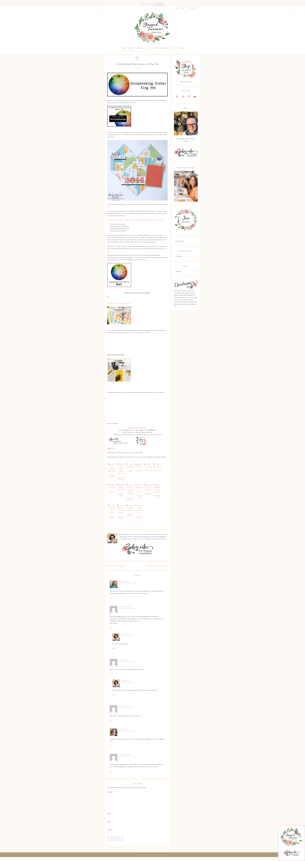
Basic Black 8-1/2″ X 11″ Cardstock (148, 494)
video (121, 134)
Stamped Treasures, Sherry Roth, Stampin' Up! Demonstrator (152, 28)
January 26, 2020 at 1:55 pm (127, 707)
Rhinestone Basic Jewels (112, 492)
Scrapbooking (137, 68)
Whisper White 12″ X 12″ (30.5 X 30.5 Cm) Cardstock (130, 499)
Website (109, 830)
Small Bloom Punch (130, 471)
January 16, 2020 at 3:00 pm (127, 608)
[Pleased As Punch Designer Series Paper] (112, 471)
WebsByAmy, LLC (161, 854)
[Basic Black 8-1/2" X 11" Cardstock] (148, 489)
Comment (110, 792)
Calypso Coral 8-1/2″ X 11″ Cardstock (112, 517)
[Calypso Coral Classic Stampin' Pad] (130, 510)
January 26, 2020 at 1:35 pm (127, 661)
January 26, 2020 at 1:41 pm (129, 635)
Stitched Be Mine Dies (139, 471)
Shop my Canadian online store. (137, 428)
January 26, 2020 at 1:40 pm (129, 682)
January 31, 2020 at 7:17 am (127, 756)
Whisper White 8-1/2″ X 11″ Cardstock (139, 496)
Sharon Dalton (123, 606)
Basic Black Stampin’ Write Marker (121, 494)
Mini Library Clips (157, 470)
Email (109, 821)
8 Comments (137, 524)
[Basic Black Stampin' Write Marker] (121, 489)
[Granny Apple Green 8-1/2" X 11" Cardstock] (121, 512)
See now (159, 4)
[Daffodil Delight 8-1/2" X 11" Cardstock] (157, 491)
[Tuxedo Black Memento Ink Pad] (139, 512)
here (108, 207)
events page (131, 332)
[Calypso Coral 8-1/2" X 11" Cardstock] (112, 512)
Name (109, 813)
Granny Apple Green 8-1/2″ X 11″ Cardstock (121, 517)
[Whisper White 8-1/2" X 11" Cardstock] (139, 491)
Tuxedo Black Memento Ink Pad (139, 517)
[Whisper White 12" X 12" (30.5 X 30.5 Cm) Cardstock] (130, 494)
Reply (111, 597)
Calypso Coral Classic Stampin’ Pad (130, 515)
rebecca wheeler (124, 754)
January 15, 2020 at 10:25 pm (127, 583)
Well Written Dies (148, 470)
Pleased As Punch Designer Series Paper (112, 476)
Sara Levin (122, 729)
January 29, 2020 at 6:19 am (127, 731)
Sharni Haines (123, 706)
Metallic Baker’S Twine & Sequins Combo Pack (121, 478)
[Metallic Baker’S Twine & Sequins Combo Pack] (121, 473)
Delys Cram (122, 659)
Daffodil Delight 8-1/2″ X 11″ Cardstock (157, 496)
